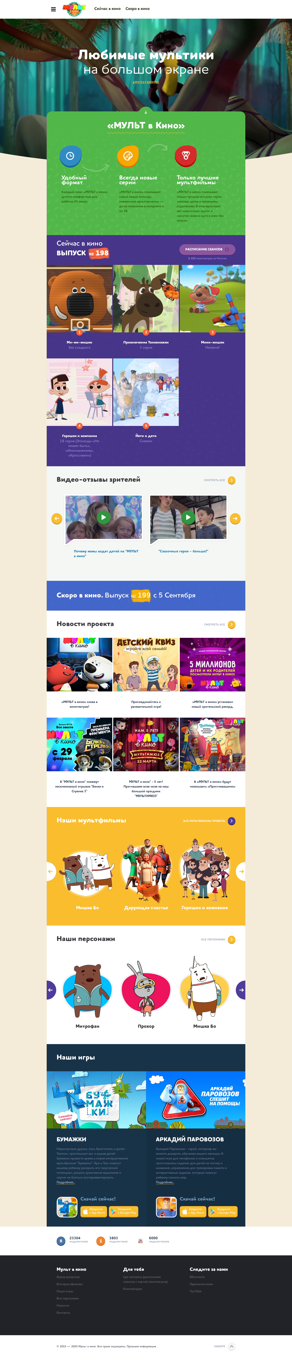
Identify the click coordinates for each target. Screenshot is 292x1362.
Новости (63, 1305)
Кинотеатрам (132, 1289)
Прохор (146, 1026)
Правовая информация (141, 1346)
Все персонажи (213, 939)
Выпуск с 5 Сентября (126, 595)
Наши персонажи (86, 939)
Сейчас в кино (107, 9)
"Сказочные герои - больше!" (183, 551)
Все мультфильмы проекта (204, 821)
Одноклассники (100, 1241)
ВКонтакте (61, 1241)
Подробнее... (66, 1182)
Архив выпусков (68, 1277)
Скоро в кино (138, 9)
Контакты (63, 1313)
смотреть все (214, 624)
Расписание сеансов (203, 249)
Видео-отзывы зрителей (98, 480)
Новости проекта (85, 624)
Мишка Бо (87, 908)
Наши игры (76, 1057)
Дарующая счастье (146, 908)
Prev (56, 518)
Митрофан (87, 1026)
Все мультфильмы (70, 1284)
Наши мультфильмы (91, 820)
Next (235, 518)
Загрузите (97, 1211)
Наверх (219, 1346)
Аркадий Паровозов (190, 1140)
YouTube (140, 1241)
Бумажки (71, 1140)
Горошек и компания (205, 908)
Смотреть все (214, 480)
